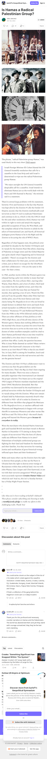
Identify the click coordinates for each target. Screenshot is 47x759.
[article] (23, 661)
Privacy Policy (23, 732)
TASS (28, 162)
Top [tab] (4, 648)
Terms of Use (34, 727)
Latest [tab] (10, 648)
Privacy (20, 743)
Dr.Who (9, 612)
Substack (12, 754)
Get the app (34, 749)
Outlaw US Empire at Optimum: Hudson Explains (16, 674)
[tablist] (11, 544)
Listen (42, 20)
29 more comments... (9, 637)
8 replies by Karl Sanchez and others (22, 604)
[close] (40, 678)
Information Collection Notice (27, 729)
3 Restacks (27, 520)
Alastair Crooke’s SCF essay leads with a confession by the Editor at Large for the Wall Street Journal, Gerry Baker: (17, 661)
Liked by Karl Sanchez (15, 572)
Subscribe (34, 3)
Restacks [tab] (16, 544)
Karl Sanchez (11, 18)
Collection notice (36, 743)
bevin (9, 570)
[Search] (43, 648)
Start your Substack (17, 749)
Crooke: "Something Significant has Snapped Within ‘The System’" (18, 655)
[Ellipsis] (44, 569)
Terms (26, 743)
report (32, 162)
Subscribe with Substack (25, 722)
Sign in (42, 3)
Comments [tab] (7, 544)
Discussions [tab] (18, 648)
